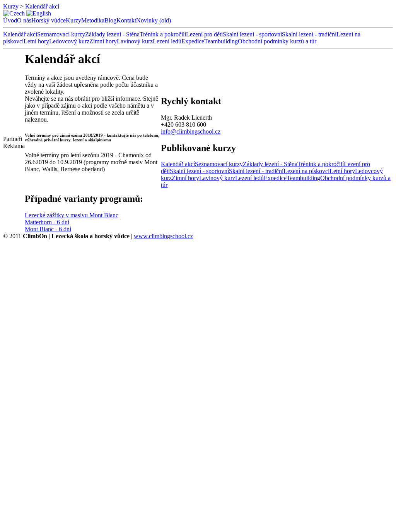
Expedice (192, 41)
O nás (24, 20)
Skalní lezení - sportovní (252, 34)
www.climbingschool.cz (163, 236)
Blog (110, 20)
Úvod (10, 20)
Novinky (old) (153, 20)
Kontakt (126, 20)
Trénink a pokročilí (163, 34)
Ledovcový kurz (69, 41)
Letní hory (36, 41)
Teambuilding (221, 41)
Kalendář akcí (42, 6)
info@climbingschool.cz (190, 131)
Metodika (92, 20)
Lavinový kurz (135, 41)
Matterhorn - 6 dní (47, 222)
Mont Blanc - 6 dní (48, 229)
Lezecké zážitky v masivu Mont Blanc (71, 215)
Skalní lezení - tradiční (309, 34)
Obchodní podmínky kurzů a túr (277, 41)
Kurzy (11, 6)
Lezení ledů (167, 41)
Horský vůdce (48, 20)
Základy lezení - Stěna (112, 34)
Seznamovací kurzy (61, 34)
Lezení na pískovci (306, 171)
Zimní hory (103, 41)
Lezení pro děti (204, 34)
